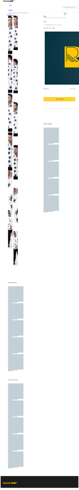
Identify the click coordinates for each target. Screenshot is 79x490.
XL (59, 92)
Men (10, 5)
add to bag (60, 99)
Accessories (10, 15)
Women (10, 10)
